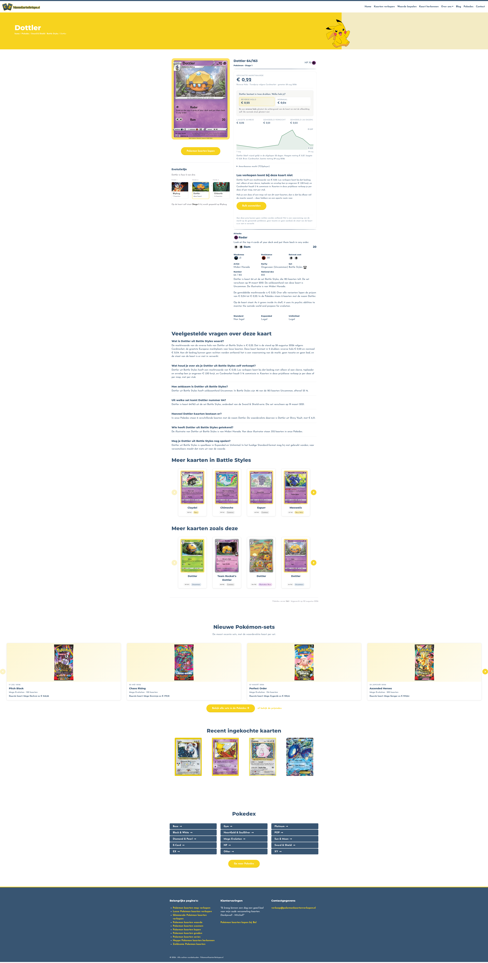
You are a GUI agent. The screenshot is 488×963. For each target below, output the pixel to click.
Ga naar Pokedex (244, 864)
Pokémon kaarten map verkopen (191, 908)
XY (276, 851)
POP (277, 832)
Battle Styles (52, 34)
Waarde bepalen (407, 6)
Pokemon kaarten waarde (187, 922)
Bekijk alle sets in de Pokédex (229, 708)
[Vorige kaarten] (174, 492)
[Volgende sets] (485, 671)
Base (175, 826)
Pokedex (468, 6)
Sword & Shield (38, 34)
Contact (480, 6)
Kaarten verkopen (384, 6)
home (17, 34)
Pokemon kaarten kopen (201, 151)
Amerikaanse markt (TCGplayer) (254, 166)
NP (225, 845)
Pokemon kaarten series (187, 937)
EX (174, 851)
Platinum (279, 826)
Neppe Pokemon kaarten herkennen (194, 940)
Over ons (446, 6)
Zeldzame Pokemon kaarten (189, 944)
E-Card (177, 845)
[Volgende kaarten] (313, 492)
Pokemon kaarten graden (187, 933)
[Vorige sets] (3, 671)
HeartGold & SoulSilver (237, 832)
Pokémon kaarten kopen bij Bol (238, 922)
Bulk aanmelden (251, 206)
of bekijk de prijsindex (270, 708)
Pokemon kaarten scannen (188, 926)
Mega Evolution (233, 839)
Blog (458, 6)
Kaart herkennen (429, 6)
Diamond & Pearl (183, 839)
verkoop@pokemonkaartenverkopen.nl (293, 908)
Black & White (181, 832)
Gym (226, 826)
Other (227, 851)
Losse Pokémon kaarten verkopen (192, 911)
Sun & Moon (281, 839)
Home (368, 6)
